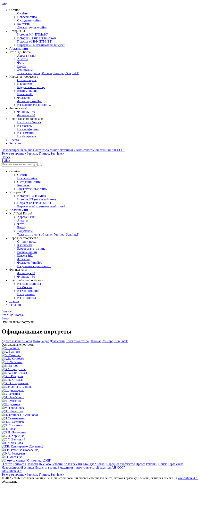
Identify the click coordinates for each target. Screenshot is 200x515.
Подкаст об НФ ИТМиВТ (34, 41)
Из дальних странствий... (34, 104)
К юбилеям (24, 83)
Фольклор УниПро (29, 101)
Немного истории (51, 464)
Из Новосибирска (29, 122)
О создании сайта (29, 20)
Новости (32, 464)
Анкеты (22, 59)
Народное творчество (120, 464)
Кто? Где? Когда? (94, 464)
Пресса (14, 139)
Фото (20, 62)
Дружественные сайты (32, 27)
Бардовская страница (31, 87)
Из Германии (26, 132)
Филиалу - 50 (26, 115)
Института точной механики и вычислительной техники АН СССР (63, 150)
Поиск (162, 464)
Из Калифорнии (28, 129)
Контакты (23, 24)
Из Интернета (26, 136)
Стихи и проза (27, 80)
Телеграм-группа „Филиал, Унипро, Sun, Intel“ (48, 73)
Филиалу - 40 (26, 111)
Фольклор (23, 97)
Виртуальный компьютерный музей (41, 45)
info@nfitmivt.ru (12, 471)
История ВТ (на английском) (36, 38)
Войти (6, 160)
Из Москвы (24, 125)
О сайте (22, 13)
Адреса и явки (26, 55)
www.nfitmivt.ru (188, 478)
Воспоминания (27, 90)
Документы (25, 69)
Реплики (15, 143)
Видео (21, 66)
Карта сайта (175, 464)
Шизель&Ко (25, 94)
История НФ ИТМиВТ (32, 34)
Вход (5, 3)
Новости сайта (27, 17)
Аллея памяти (18, 48)
